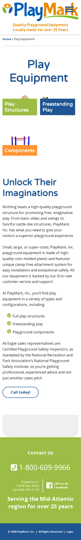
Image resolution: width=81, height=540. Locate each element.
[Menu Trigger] (70, 9)
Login (69, 531)
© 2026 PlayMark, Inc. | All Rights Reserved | (37, 531)
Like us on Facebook (61, 485)
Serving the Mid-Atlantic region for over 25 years (40, 502)
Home (6, 39)
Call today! (20, 392)
